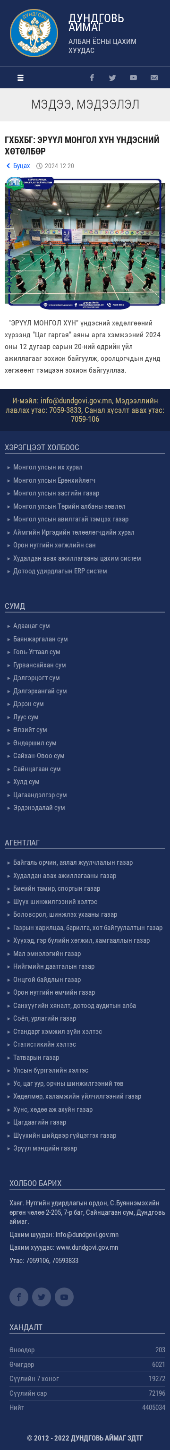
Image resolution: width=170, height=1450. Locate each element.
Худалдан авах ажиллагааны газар (64, 875)
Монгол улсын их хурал (48, 467)
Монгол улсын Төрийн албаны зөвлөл (69, 506)
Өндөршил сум (35, 743)
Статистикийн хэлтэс (44, 1044)
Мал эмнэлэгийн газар (47, 953)
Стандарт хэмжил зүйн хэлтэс (57, 1031)
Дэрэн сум (28, 703)
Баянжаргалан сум (40, 639)
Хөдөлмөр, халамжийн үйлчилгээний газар (77, 1096)
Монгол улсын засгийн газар (56, 493)
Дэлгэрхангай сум (40, 691)
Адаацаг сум (31, 626)
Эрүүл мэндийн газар (45, 1148)
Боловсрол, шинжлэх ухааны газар (65, 914)
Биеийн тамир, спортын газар (56, 888)
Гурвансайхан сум (39, 665)
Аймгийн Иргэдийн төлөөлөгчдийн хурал (74, 532)
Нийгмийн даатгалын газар (53, 966)
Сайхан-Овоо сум (39, 755)
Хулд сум (26, 781)
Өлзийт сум (30, 729)
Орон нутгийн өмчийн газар (54, 992)
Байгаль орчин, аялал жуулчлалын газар (73, 862)
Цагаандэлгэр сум (40, 795)
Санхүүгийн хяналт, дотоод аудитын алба (74, 1005)
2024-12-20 (59, 166)
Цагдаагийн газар (39, 1122)
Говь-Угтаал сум (36, 652)
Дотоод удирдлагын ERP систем (60, 571)
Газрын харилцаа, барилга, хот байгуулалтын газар (87, 927)
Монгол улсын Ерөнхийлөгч (54, 480)
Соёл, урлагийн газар (44, 1018)
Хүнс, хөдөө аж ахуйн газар (53, 1109)
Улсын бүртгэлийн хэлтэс (50, 1070)
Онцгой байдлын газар (47, 979)
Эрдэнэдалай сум (39, 807)
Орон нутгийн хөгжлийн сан (54, 545)
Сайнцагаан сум (37, 769)
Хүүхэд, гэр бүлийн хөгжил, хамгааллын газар (81, 940)
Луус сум (26, 717)
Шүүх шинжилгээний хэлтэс (55, 901)
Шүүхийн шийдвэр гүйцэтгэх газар (64, 1135)
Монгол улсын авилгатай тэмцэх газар (70, 519)
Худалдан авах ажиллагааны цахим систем (77, 558)
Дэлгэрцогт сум (36, 678)
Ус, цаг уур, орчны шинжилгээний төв (68, 1083)
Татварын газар (36, 1057)
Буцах (21, 166)
